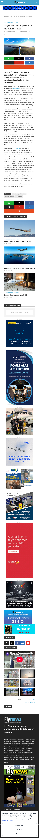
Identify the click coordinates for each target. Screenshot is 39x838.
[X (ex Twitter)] (6, 643)
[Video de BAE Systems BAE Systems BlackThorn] (27, 673)
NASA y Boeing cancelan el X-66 (15, 295)
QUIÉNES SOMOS (9, 762)
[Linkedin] (22, 643)
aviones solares (9, 196)
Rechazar (19, 829)
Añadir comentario (25, 31)
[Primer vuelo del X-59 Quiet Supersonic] (19, 228)
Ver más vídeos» (30, 702)
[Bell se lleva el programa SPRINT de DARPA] (19, 255)
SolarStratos (16, 88)
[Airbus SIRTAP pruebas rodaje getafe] (11, 692)
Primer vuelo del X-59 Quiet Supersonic (18, 241)
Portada (6, 16)
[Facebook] (17, 643)
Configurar (19, 834)
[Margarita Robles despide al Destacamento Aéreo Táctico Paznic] (11, 673)
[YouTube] (28, 643)
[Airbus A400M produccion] (11, 683)
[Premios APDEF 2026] (27, 692)
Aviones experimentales (11, 22)
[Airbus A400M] (27, 683)
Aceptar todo (20, 825)
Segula (18, 148)
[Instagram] (12, 643)
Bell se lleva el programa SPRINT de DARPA (19, 268)
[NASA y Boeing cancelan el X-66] (19, 282)
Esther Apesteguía (10, 34)
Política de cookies (7, 820)
